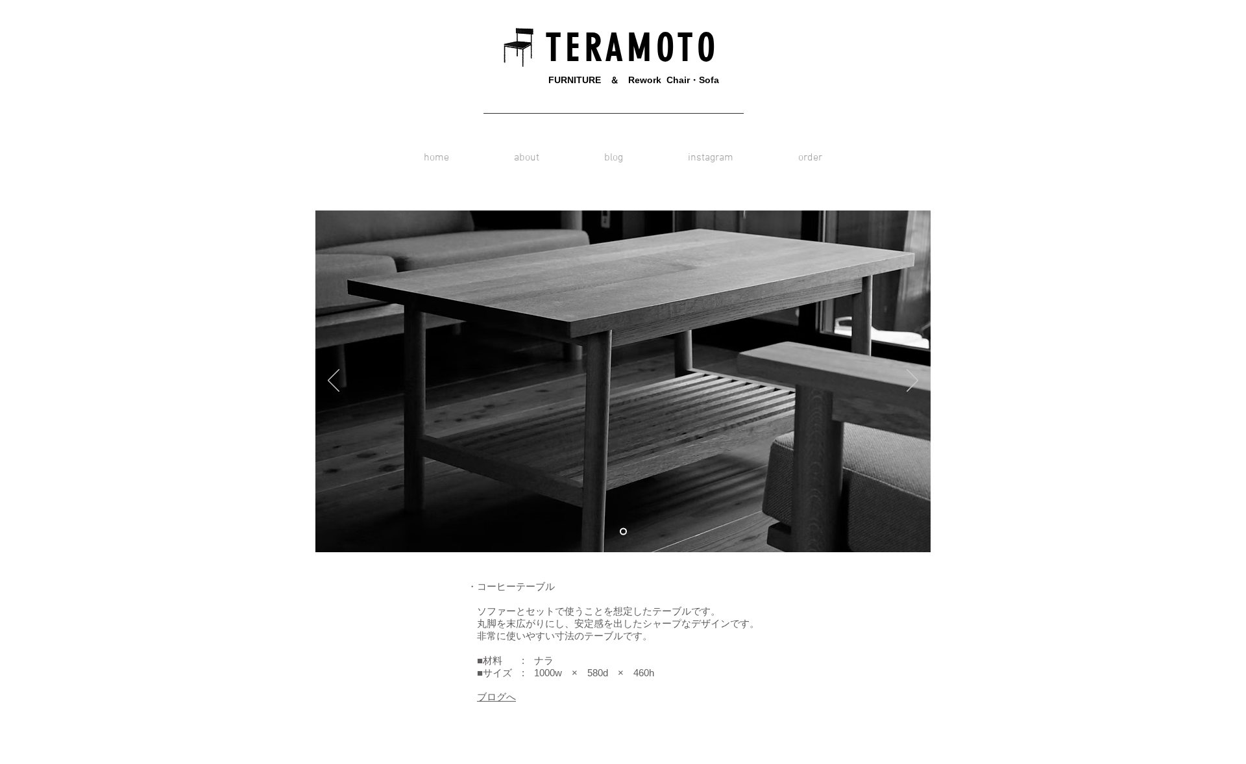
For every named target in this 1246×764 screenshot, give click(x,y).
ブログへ (496, 696)
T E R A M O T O (626, 48)
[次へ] (912, 381)
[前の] (333, 381)
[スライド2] (623, 531)
